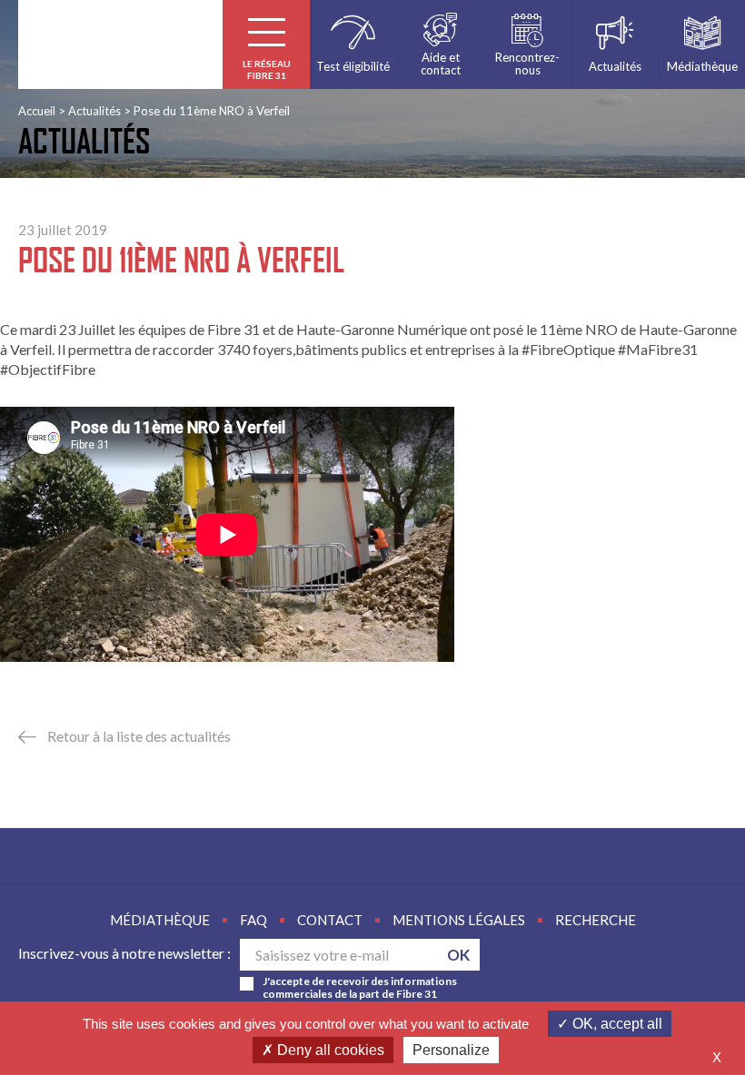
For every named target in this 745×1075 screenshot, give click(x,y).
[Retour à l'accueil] (120, 44)
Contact (330, 920)
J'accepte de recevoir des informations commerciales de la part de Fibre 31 (360, 988)
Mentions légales (458, 920)
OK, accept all (615, 1023)
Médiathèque (160, 920)
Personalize (451, 1050)
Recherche (595, 920)
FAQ (253, 920)
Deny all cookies (328, 1050)
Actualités (94, 111)
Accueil (36, 111)
